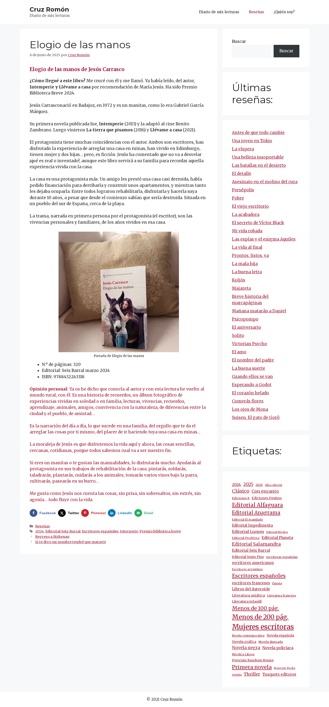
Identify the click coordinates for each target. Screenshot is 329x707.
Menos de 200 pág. (260, 617)
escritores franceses (251, 583)
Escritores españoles (100, 531)
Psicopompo (245, 319)
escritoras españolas (282, 557)
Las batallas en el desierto (259, 165)
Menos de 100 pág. (255, 608)
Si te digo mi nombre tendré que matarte (70, 542)
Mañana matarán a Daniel (259, 311)
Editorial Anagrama (256, 513)
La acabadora (245, 214)
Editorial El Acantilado (247, 519)
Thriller (252, 674)
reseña (237, 674)
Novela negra (246, 647)
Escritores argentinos (247, 569)
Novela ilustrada (270, 642)
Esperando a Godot (251, 384)
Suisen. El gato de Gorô (256, 417)
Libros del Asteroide (251, 589)
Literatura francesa (281, 595)
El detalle (241, 173)
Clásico (240, 491)
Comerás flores (247, 401)
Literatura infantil (247, 601)
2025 (248, 484)
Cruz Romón (49, 9)
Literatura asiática (248, 595)
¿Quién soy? (284, 12)
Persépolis (243, 190)
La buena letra (247, 272)
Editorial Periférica (245, 538)
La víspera (243, 149)
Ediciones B (241, 498)
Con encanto (265, 491)
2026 (259, 485)
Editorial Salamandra (256, 544)
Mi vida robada (247, 231)
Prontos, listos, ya (250, 255)
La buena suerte (248, 368)
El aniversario (246, 327)
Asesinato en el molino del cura (264, 181)
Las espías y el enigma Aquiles (264, 239)
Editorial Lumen (248, 531)
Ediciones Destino (267, 498)
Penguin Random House (253, 660)
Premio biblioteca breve (160, 531)
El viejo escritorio (250, 206)
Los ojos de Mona (250, 409)
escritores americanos (253, 562)
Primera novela (252, 667)
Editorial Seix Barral (62, 531)
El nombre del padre (253, 360)
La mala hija (245, 263)
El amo (239, 352)
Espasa (277, 583)
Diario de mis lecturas (219, 12)
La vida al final (247, 247)
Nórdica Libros (243, 654)
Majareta (241, 288)
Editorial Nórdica (277, 532)
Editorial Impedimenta (252, 525)
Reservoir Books (284, 668)
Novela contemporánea (248, 635)
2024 (39, 531)
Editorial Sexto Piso (248, 557)
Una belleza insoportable (258, 157)
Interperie (129, 531)
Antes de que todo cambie (258, 132)
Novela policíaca (277, 647)
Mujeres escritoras (263, 626)
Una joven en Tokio (252, 140)
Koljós (238, 280)
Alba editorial (273, 485)
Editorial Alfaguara (257, 505)
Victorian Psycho (249, 343)
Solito (238, 335)
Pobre (238, 198)
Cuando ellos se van (252, 376)
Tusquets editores (279, 674)
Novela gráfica (244, 642)
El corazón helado (250, 393)
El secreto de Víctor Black (258, 222)
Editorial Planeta (277, 537)
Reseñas (256, 12)
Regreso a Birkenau (52, 536)
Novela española (280, 635)
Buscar (239, 41)
